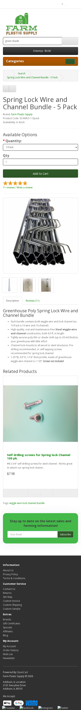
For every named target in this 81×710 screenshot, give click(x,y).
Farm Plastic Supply (21, 114)
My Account (9, 646)
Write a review (24, 187)
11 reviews (9, 187)
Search (21, 73)
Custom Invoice (11, 601)
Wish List (8, 654)
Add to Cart (40, 173)
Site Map (7, 597)
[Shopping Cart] (70, 4)
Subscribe (65, 534)
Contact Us (9, 589)
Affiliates (8, 631)
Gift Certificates (11, 623)
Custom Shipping (12, 605)
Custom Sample (11, 608)
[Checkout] (75, 4)
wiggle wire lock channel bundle (27, 503)
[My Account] (60, 4)
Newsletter (9, 658)
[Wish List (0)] (66, 4)
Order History (10, 650)
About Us (8, 570)
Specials (7, 627)
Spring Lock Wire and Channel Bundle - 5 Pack (32, 77)
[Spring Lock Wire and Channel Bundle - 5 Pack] (40, 235)
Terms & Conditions (14, 578)
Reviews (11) (32, 300)
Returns (7, 593)
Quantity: (14, 141)
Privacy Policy (10, 574)
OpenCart (22, 672)
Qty (6, 156)
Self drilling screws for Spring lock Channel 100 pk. (38, 456)
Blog (5, 635)
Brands (7, 619)
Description (12, 300)
